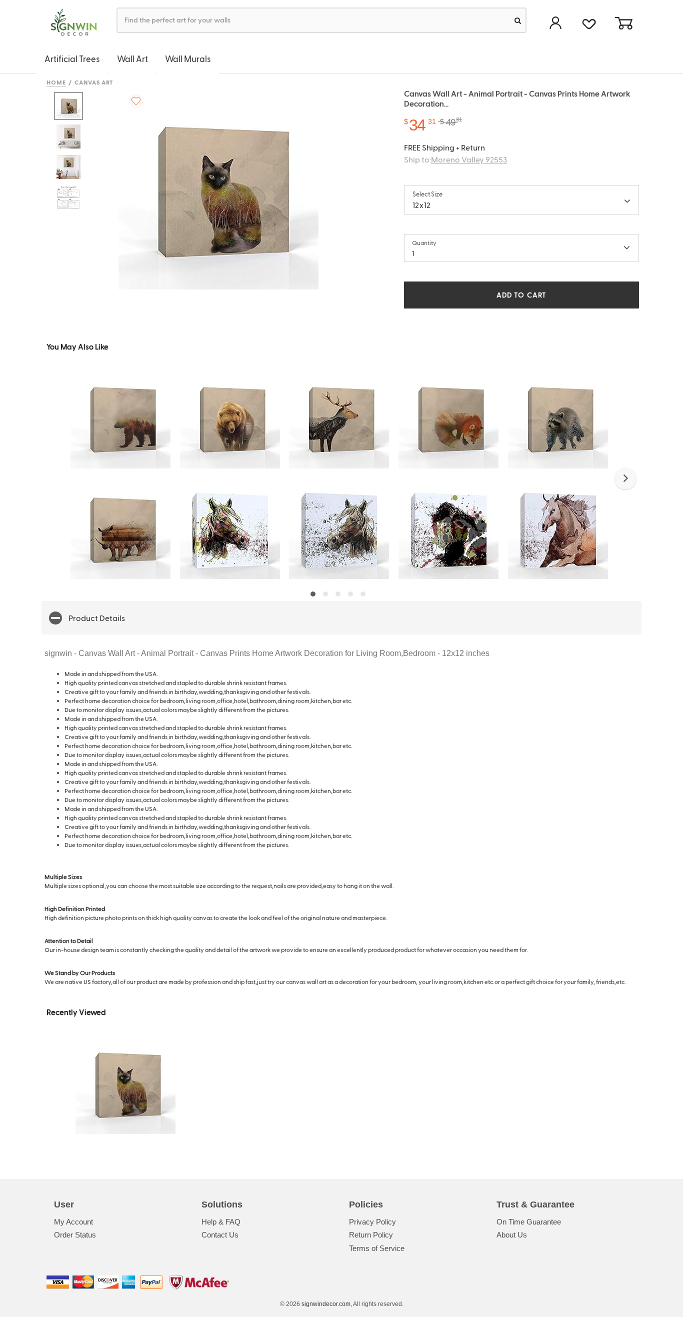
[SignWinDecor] (70, 23)
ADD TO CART (521, 294)
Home (56, 82)
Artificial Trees (72, 59)
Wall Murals (188, 59)
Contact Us (220, 1234)
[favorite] (589, 23)
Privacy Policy (372, 1222)
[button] (625, 479)
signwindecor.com (326, 1304)
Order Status (75, 1234)
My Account (73, 1222)
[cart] (623, 24)
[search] (518, 20)
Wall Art (132, 59)
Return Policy (371, 1234)
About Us (511, 1234)
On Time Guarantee (528, 1222)
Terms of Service (376, 1248)
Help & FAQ (221, 1222)
